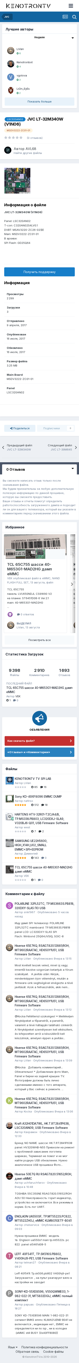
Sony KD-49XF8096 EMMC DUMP (38, 796)
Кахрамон (30, 1132)
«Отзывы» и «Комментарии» (28, 752)
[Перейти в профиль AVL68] (7, 150)
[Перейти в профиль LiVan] (10, 50)
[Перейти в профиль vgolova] (10, 77)
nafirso (28, 800)
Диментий (31, 853)
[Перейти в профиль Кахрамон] (9, 1125)
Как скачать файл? (21, 740)
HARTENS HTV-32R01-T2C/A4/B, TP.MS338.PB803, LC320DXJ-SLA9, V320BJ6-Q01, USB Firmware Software (41, 819)
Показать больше (40, 101)
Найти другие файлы (28, 153)
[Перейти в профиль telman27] (9, 1255)
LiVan (20, 49)
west (27, 827)
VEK (9, 578)
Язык (12, 1347)
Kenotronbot (25, 62)
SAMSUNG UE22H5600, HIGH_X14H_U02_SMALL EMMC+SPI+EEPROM (31, 845)
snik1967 (29, 912)
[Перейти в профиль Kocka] (9, 1100)
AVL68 (30, 149)
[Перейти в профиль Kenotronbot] (10, 63)
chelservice (31, 1224)
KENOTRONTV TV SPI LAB (33, 778)
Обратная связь (27, 1351)
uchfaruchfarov (34, 1182)
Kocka (28, 1111)
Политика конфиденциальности (44, 1347)
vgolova (22, 75)
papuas (29, 1304)
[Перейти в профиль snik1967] (9, 905)
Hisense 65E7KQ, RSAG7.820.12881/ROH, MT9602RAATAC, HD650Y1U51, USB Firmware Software (42, 950)
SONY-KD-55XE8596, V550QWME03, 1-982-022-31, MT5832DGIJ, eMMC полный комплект (43, 1296)
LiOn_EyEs (23, 88)
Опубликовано (52, 958)
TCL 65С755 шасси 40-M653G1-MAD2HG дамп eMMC (29, 569)
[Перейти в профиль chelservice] (9, 1218)
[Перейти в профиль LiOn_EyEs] (10, 90)
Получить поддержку (40, 272)
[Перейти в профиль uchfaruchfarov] (9, 1176)
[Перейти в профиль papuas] (9, 1293)
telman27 (30, 1262)
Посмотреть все (39, 640)
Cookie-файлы (53, 1351)
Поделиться (20, 428)
